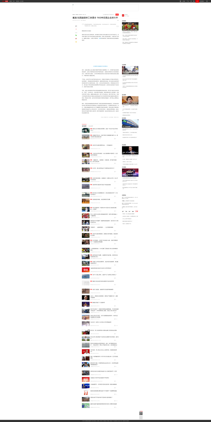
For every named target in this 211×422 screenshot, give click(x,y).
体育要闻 (124, 20)
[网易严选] (188, 1)
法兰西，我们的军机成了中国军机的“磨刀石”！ (103, 168)
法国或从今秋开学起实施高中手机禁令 (99, 377)
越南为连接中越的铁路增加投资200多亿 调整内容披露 (103, 404)
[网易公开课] (184, 1)
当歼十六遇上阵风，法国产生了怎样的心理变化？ (104, 274)
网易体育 (77, 14)
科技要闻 (124, 144)
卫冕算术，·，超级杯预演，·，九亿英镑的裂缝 (101, 227)
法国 (100, 38)
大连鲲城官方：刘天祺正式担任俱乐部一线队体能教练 (103, 384)
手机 (126, 211)
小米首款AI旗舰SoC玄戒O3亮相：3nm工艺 (130, 164)
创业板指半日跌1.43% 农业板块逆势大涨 (129, 137)
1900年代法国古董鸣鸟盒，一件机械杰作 (102, 145)
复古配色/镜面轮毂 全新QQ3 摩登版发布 (129, 177)
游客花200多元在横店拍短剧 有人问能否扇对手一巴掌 (103, 371)
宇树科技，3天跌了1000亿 (127, 161)
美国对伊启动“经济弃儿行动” (127, 134)
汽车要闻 (124, 167)
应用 (13, 1)
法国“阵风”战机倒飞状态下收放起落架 (101, 184)
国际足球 (80, 14)
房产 (123, 211)
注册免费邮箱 (202, 1)
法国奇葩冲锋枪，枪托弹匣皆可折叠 (101, 199)
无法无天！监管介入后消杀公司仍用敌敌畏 (100, 322)
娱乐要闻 (124, 94)
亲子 (129, 211)
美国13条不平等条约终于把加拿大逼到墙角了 (101, 397)
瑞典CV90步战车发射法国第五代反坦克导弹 (103, 281)
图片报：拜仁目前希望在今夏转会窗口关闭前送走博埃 (103, 330)
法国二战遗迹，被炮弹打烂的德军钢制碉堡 (102, 289)
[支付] (191, 1)
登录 (197, 1)
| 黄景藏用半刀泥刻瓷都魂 (128, 200)
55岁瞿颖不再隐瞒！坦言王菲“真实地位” (129, 112)
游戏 (133, 211)
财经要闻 (124, 118)
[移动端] (180, 1)
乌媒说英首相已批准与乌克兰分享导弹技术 (100, 268)
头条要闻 (124, 64)
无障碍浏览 (17, 1)
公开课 (136, 211)
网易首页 (11, 1)
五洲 (83, 14)
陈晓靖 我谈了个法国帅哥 (98, 302)
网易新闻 (126, 14)
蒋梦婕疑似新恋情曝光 (126, 115)
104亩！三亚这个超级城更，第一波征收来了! (130, 233)
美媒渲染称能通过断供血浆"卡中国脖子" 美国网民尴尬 (103, 390)
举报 (118, 20)
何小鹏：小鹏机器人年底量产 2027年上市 (130, 159)
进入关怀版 (21, 1)
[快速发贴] (76, 26)
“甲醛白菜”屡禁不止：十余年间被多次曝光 (130, 132)
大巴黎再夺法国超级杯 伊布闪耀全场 (100, 66)
